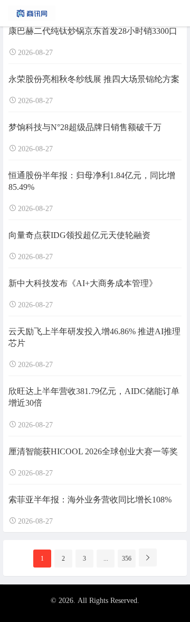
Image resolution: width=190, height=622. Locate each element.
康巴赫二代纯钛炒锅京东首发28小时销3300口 (92, 30)
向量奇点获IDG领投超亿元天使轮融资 (79, 235)
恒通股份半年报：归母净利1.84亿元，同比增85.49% (91, 181)
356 (126, 558)
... (105, 558)
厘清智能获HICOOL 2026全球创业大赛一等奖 (93, 451)
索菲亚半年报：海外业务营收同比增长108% (90, 499)
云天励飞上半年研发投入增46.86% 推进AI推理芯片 (94, 337)
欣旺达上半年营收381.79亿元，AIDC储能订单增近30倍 (93, 397)
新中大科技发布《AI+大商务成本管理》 (82, 283)
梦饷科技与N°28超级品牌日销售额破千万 (85, 127)
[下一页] (148, 557)
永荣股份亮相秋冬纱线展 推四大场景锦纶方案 (93, 79)
